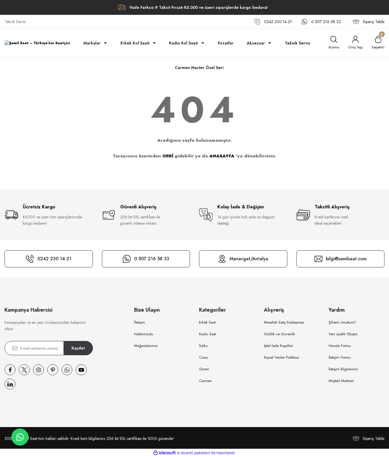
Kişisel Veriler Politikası (281, 357)
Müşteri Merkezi (341, 380)
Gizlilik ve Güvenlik (279, 334)
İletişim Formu (340, 357)
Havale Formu (340, 345)
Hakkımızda (143, 334)
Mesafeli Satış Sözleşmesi (284, 322)
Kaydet (78, 348)
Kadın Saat (207, 334)
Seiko (203, 345)
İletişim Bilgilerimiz (343, 369)
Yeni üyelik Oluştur (343, 334)
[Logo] (37, 43)
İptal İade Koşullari (278, 345)
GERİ (167, 156)
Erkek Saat (207, 322)
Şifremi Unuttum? (342, 322)
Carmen (205, 380)
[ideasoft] (164, 453)
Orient (204, 369)
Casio (203, 357)
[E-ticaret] (193, 453)
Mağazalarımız (145, 345)
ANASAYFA (221, 156)
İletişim (139, 322)
